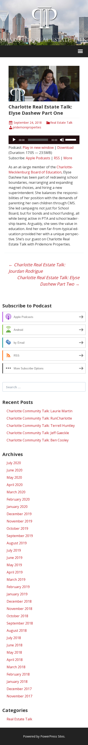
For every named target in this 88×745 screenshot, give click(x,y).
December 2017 (19, 688)
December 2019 (19, 514)
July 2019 (14, 550)
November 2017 (19, 696)
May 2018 (14, 652)
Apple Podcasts (38, 158)
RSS (57, 158)
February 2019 (18, 586)
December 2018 (19, 601)
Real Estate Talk (61, 122)
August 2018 (17, 630)
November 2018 (19, 608)
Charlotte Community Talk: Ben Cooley (38, 440)
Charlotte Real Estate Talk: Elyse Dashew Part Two (48, 281)
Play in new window (38, 147)
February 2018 (18, 674)
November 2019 (19, 521)
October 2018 (17, 616)
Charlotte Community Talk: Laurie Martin (39, 411)
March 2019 (16, 579)
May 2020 (14, 477)
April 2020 (15, 484)
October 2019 (17, 528)
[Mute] (62, 140)
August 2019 (17, 543)
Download (65, 147)
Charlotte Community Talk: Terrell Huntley (41, 425)
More (67, 158)
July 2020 (14, 463)
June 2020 (14, 470)
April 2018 (15, 659)
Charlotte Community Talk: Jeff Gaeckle (38, 432)
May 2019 (14, 565)
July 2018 (14, 637)
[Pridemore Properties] (44, 17)
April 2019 (15, 572)
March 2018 (16, 667)
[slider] (71, 139)
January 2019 (17, 594)
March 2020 (16, 492)
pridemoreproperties (27, 127)
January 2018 (17, 681)
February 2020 (18, 499)
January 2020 (17, 506)
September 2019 (20, 535)
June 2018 (14, 645)
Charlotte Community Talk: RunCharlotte (39, 418)
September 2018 (20, 623)
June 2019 (14, 557)
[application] (44, 139)
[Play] (14, 140)
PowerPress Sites (52, 736)
